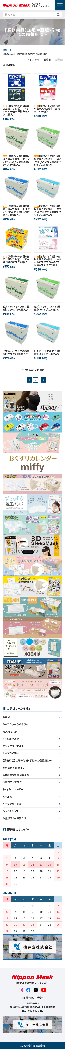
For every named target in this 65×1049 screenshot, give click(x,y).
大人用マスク (10, 731)
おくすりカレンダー (13, 789)
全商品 (6, 717)
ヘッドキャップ (10, 811)
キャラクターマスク (13, 746)
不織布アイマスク (12, 782)
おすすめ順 (33, 59)
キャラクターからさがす (15, 724)
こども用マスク (11, 739)
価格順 (47, 59)
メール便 (7, 796)
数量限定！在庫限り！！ (14, 818)
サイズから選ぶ (11, 753)
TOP (5, 49)
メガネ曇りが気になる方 (16, 775)
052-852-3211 (36, 1010)
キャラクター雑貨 (12, 804)
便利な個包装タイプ (14, 767)
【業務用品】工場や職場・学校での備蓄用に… (27, 760)
